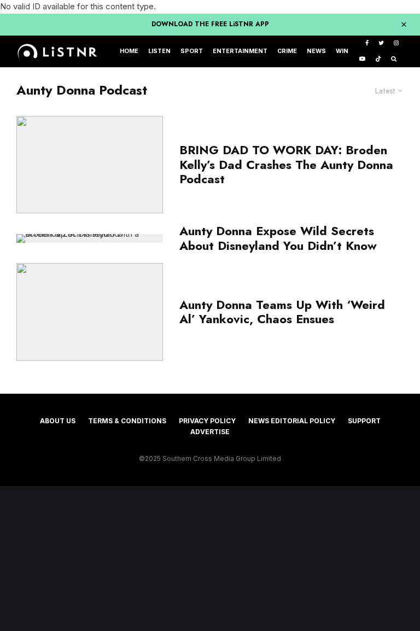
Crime (287, 51)
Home (129, 51)
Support (364, 421)
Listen (159, 51)
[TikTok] (378, 59)
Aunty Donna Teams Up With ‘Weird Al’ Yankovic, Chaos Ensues (282, 311)
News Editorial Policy (291, 421)
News (316, 51)
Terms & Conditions (127, 421)
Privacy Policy (207, 421)
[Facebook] (366, 43)
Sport (191, 51)
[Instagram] (396, 43)
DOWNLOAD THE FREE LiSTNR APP (210, 24)
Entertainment (240, 51)
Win (342, 51)
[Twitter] (381, 43)
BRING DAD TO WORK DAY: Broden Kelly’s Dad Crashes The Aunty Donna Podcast (286, 164)
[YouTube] (362, 59)
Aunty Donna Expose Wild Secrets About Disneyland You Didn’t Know (278, 238)
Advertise (210, 432)
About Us (57, 421)
